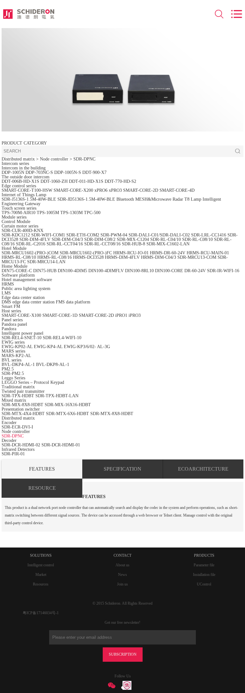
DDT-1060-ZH (54, 181)
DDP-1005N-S (67, 172)
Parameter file (204, 565)
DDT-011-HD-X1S (86, 181)
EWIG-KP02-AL (17, 346)
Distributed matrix (18, 159)
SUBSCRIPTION (123, 654)
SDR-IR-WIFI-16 (223, 270)
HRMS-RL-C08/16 (54, 257)
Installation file (204, 574)
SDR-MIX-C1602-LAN (167, 244)
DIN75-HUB (44, 270)
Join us (122, 584)
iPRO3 (135, 315)
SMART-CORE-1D (60, 315)
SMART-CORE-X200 (73, 190)
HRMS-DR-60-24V (167, 252)
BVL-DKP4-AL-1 (18, 364)
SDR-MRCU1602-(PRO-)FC (86, 252)
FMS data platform (73, 302)
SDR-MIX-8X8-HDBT (22, 404)
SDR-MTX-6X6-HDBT (67, 413)
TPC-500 (92, 212)
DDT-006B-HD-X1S (20, 181)
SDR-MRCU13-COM (197, 257)
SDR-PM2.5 (13, 373)
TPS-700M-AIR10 (18, 212)
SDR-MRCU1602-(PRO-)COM (30, 252)
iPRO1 (121, 315)
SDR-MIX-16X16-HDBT (68, 404)
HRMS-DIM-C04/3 (158, 257)
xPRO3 (115, 190)
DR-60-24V (195, 270)
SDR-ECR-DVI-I (17, 427)
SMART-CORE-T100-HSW (27, 190)
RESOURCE (42, 488)
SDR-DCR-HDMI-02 (21, 445)
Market (40, 574)
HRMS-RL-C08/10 (19, 257)
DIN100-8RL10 (139, 270)
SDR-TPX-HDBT (18, 395)
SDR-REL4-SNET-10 (21, 337)
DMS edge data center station (28, 302)
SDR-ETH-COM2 (82, 235)
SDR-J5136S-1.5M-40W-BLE (29, 199)
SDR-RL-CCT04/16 (65, 244)
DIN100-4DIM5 (72, 270)
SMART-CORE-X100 (21, 315)
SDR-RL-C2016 (30, 244)
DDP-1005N (13, 172)
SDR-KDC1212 (16, 235)
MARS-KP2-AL (16, 355)
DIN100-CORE (169, 270)
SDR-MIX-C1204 (133, 239)
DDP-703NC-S (39, 172)
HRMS (8, 284)
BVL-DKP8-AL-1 (52, 364)
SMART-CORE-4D (177, 190)
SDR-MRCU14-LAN (46, 261)
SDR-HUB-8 (133, 244)
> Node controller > (54, 159)
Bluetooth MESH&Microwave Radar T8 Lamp (158, 199)
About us (122, 565)
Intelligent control (40, 565)
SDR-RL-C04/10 (165, 239)
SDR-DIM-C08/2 (99, 239)
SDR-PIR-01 (13, 453)
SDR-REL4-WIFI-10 (62, 337)
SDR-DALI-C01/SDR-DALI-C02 (159, 235)
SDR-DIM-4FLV (34, 239)
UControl (204, 584)
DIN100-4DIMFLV (106, 270)
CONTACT (122, 555)
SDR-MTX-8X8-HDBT (111, 413)
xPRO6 (101, 190)
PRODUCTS (204, 555)
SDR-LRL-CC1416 (208, 235)
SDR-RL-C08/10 (197, 239)
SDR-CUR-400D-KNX (22, 230)
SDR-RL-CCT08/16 (102, 244)
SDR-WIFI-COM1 (48, 235)
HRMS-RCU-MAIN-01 (208, 252)
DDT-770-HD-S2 (120, 181)
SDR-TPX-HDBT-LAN (56, 395)
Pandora (9, 328)
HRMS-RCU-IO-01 (131, 252)
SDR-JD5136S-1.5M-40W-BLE (86, 199)
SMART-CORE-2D (140, 190)
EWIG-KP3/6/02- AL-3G (87, 346)
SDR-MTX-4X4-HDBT (23, 413)
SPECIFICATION (122, 469)
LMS (6, 293)
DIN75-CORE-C (17, 270)
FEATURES (42, 469)
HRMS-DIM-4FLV (122, 257)
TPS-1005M (48, 212)
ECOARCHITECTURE (203, 469)
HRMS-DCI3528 (88, 257)
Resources (40, 584)
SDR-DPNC (84, 159)
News (122, 574)
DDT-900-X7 (94, 172)
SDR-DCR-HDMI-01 (60, 445)
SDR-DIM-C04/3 (67, 239)
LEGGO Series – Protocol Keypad (33, 382)
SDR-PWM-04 (113, 235)
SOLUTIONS (41, 555)
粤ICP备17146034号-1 (41, 613)
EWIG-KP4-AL (48, 346)
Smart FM (11, 306)
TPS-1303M (71, 212)
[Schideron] (29, 14)
